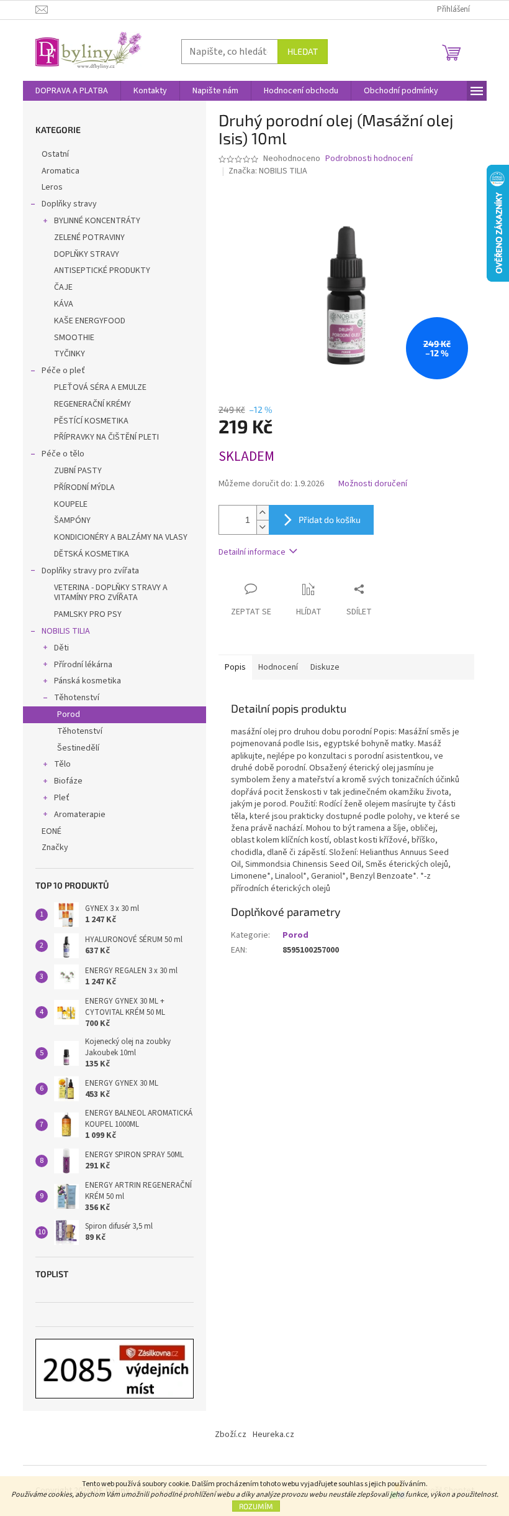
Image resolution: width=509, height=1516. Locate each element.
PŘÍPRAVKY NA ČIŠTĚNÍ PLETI (106, 437)
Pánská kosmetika (87, 681)
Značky (55, 847)
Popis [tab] (235, 667)
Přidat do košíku (330, 519)
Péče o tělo (63, 454)
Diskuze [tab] (325, 667)
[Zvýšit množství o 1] (262, 513)
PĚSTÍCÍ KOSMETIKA (91, 421)
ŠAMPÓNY (72, 520)
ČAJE (63, 287)
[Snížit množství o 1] (262, 527)
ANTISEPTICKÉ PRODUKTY (102, 270)
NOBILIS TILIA (66, 631)
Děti (61, 648)
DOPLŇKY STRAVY (86, 254)
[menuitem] (71, 91)
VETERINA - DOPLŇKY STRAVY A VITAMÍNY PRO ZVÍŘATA (111, 592)
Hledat (302, 51)
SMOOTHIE (74, 337)
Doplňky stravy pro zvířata (90, 571)
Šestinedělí (78, 748)
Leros (52, 187)
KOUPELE (71, 504)
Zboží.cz (230, 1434)
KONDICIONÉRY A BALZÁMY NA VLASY (120, 537)
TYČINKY (69, 354)
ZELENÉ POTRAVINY (89, 237)
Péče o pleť (63, 370)
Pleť (62, 798)
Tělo (62, 764)
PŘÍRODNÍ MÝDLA (84, 487)
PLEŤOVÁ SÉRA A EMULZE (100, 387)
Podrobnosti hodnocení (369, 159)
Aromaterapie (80, 814)
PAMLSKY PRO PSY (88, 614)
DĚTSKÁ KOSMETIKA (91, 554)
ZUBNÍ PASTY (78, 471)
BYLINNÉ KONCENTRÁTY (97, 221)
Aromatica (60, 171)
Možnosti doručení (372, 484)
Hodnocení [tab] (278, 667)
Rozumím (256, 1506)
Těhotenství (76, 697)
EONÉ (51, 831)
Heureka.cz (273, 1434)
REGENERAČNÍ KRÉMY (92, 404)
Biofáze (68, 781)
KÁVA (63, 304)
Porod (68, 714)
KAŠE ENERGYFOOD (89, 321)
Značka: (267, 171)
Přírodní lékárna (83, 665)
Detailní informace (252, 552)
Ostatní (55, 154)
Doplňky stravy (69, 204)
